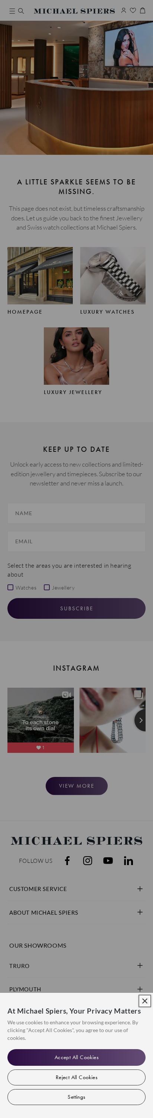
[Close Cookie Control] (144, 1001)
